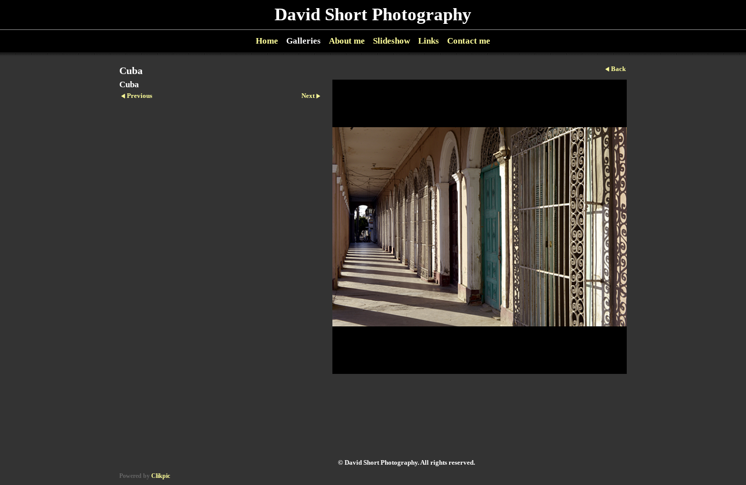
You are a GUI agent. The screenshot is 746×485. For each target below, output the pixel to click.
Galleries (303, 41)
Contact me (468, 41)
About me (347, 41)
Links (428, 41)
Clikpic (160, 476)
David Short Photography (373, 14)
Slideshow (391, 41)
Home (267, 41)
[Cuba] (479, 227)
